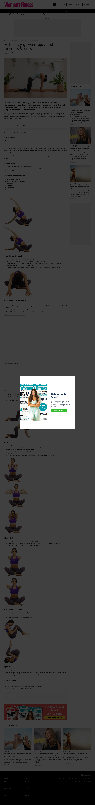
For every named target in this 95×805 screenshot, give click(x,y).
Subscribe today (58, 410)
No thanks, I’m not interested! (47, 431)
